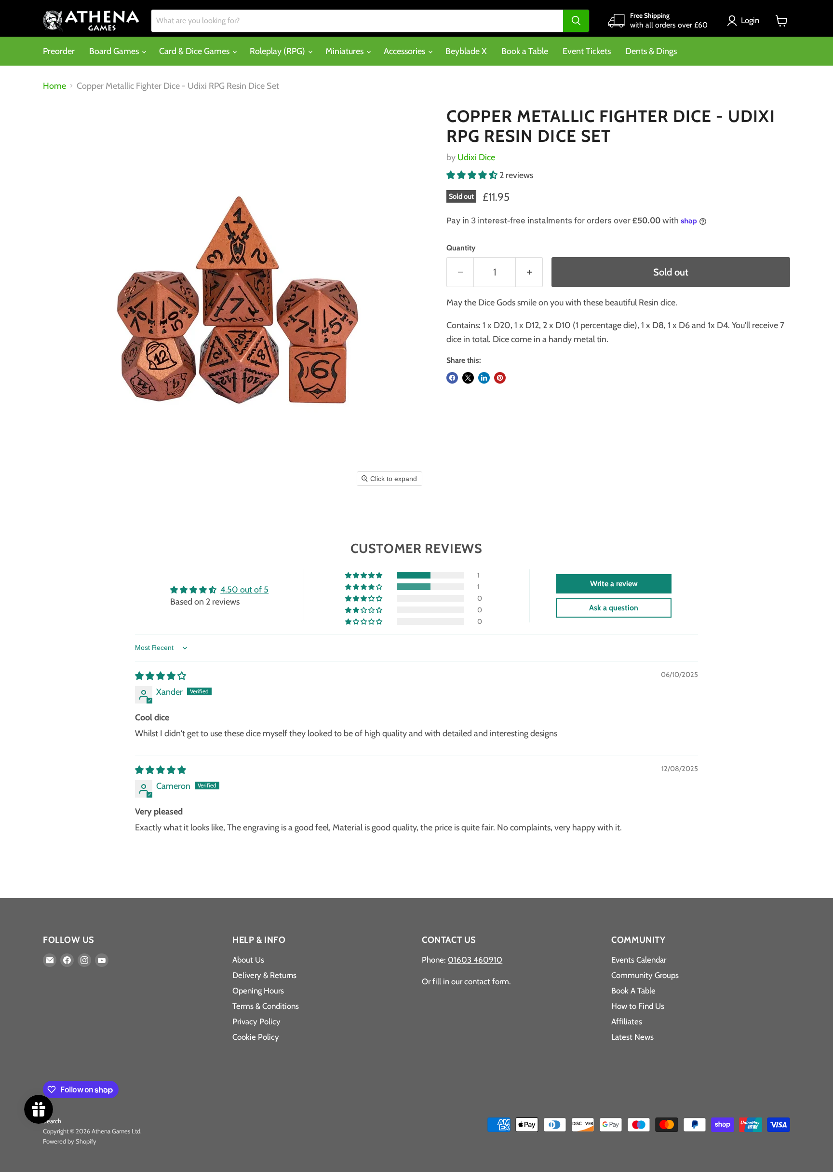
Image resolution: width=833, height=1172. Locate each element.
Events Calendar (638, 960)
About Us (248, 960)
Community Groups (645, 975)
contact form (486, 981)
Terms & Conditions (265, 1006)
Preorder (59, 51)
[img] (160, 676)
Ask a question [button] (613, 607)
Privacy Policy (256, 1021)
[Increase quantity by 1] (529, 272)
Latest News (632, 1037)
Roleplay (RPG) (278, 51)
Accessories (405, 51)
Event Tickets (587, 51)
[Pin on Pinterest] (500, 378)
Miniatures (345, 51)
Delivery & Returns (264, 975)
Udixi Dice (476, 157)
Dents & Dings (651, 51)
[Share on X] (468, 378)
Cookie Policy (255, 1037)
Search (52, 1121)
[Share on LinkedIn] (484, 378)
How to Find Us (637, 1006)
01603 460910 (475, 960)
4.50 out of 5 (244, 589)
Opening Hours (258, 990)
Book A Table (633, 990)
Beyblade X (466, 51)
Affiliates (626, 1021)
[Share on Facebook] (452, 378)
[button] (745, 21)
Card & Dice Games (195, 51)
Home (54, 86)
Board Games (115, 51)
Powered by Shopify (69, 1141)
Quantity (460, 248)
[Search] (576, 21)
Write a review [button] (614, 583)
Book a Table (524, 51)
